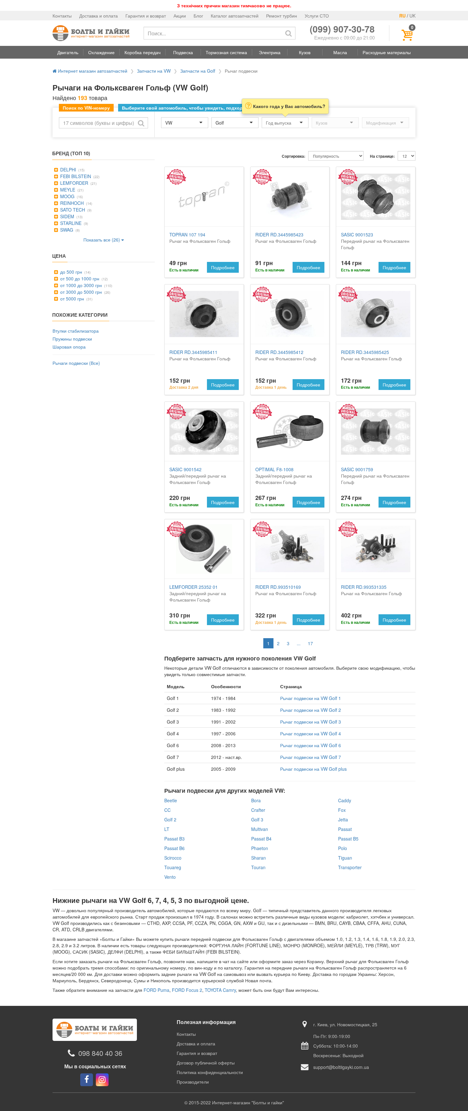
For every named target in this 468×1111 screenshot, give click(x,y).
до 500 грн (70, 272)
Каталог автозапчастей (235, 15)
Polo (342, 848)
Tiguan (345, 858)
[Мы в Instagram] (102, 1079)
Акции (180, 15)
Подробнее (223, 267)
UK (412, 15)
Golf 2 (170, 819)
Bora (256, 800)
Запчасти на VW (154, 71)
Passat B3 (174, 838)
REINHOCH (71, 203)
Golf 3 (257, 819)
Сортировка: (293, 156)
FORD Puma (156, 990)
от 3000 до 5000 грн (80, 292)
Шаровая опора (69, 346)
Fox (342, 810)
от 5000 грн (71, 298)
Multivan (259, 829)
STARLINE (70, 223)
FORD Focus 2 (187, 990)
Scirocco (172, 858)
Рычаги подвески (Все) (76, 363)
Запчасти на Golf (197, 71)
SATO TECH (72, 209)
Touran (258, 867)
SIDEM (66, 216)
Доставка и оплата (98, 15)
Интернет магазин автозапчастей (92, 71)
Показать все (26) (102, 239)
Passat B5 (348, 838)
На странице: (382, 156)
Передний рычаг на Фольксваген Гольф (375, 240)
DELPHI (67, 169)
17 (310, 643)
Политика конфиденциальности (210, 1072)
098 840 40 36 (100, 1053)
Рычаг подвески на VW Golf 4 (310, 733)
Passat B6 (174, 848)
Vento (170, 877)
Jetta (343, 819)
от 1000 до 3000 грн (80, 285)
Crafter (258, 810)
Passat (345, 829)
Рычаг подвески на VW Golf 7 (310, 757)
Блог (198, 15)
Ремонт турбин (281, 15)
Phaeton (259, 848)
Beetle (170, 800)
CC (167, 810)
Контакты (62, 15)
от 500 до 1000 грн (79, 278)
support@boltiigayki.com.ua (341, 1067)
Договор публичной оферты (206, 1062)
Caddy (344, 800)
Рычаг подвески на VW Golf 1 (310, 698)
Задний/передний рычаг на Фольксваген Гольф (197, 475)
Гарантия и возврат (145, 15)
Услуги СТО (317, 15)
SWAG (66, 230)
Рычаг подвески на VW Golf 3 (310, 721)
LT (166, 829)
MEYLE (67, 189)
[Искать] (288, 33)
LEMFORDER (73, 183)
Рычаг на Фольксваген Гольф (199, 237)
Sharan (258, 858)
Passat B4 (261, 838)
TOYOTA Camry (220, 990)
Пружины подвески (72, 338)
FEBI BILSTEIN (75, 176)
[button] (68, 52)
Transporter (350, 867)
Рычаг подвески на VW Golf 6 (310, 745)
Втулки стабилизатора (76, 331)
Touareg (172, 867)
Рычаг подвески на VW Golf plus (313, 769)
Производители (193, 1082)
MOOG (66, 196)
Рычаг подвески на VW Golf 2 (310, 710)
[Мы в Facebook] (86, 1079)
